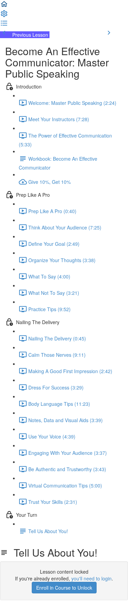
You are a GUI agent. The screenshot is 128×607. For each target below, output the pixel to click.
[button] (4, 6)
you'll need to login (91, 578)
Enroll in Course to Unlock (64, 587)
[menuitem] (4, 15)
